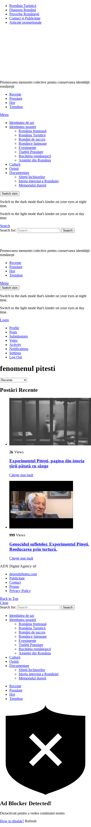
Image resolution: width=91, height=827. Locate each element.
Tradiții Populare (31, 152)
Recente (15, 94)
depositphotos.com (23, 574)
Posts (13, 332)
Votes (13, 340)
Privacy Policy (20, 591)
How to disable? (12, 821)
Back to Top (9, 599)
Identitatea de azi (21, 123)
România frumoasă (32, 131)
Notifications (18, 349)
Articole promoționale (25, 22)
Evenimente (27, 148)
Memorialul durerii (32, 185)
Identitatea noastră (22, 127)
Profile (14, 328)
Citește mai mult (21, 475)
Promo (14, 587)
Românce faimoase (33, 143)
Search (68, 230)
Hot (12, 103)
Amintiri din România (35, 160)
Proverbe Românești (24, 14)
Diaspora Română (22, 10)
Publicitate (17, 578)
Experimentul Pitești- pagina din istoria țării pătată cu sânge (46, 463)
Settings (15, 353)
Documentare (19, 173)
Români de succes (32, 139)
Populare (15, 98)
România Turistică (22, 6)
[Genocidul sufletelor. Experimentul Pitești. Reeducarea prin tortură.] (50, 505)
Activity (15, 345)
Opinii (14, 169)
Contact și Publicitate (24, 18)
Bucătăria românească (35, 156)
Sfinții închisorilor (32, 177)
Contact (15, 582)
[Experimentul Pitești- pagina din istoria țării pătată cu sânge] (50, 422)
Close (4, 603)
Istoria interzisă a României (39, 181)
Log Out (15, 357)
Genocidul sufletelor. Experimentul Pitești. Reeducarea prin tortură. (49, 547)
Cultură (14, 164)
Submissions (18, 336)
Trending (16, 107)
